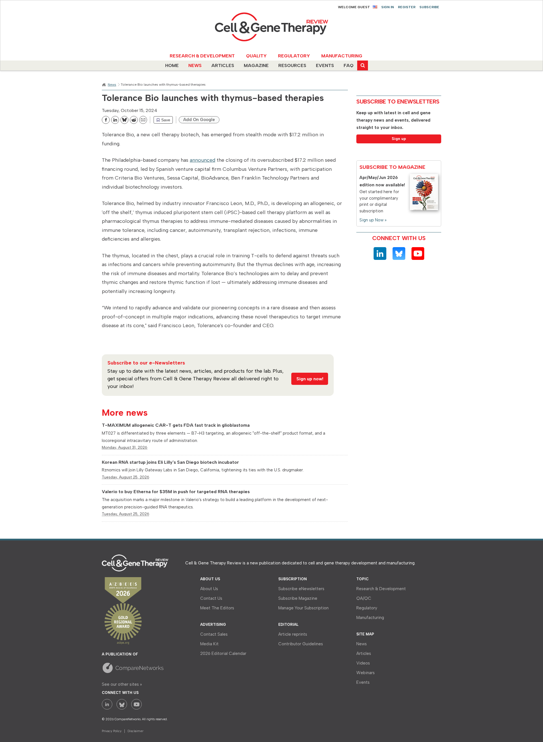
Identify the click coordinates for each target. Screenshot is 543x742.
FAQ (349, 65)
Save (165, 120)
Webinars (365, 672)
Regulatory (287, 56)
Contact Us (211, 598)
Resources (292, 65)
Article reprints (292, 634)
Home (172, 65)
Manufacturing (333, 56)
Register (406, 7)
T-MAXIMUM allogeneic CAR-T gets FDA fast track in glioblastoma (176, 425)
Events (325, 65)
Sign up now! (309, 378)
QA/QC (363, 598)
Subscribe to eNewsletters (397, 101)
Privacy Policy (112, 731)
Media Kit (209, 643)
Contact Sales (214, 634)
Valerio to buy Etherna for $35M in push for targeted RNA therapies (176, 491)
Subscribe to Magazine (392, 167)
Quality (252, 56)
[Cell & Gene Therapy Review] (271, 27)
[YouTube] (417, 253)
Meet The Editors (217, 608)
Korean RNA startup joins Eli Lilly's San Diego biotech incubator (170, 462)
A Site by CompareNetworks (141, 668)
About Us (209, 588)
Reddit (138, 121)
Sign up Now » (373, 220)
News (195, 65)
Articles (222, 65)
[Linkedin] (380, 253)
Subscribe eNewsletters (301, 588)
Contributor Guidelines (300, 643)
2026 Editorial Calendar (223, 653)
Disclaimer (135, 731)
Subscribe (429, 7)
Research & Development (189, 56)
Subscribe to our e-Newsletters (146, 363)
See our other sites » (122, 684)
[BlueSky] (399, 253)
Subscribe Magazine (297, 598)
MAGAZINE (256, 65)
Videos (363, 663)
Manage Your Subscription (303, 608)
